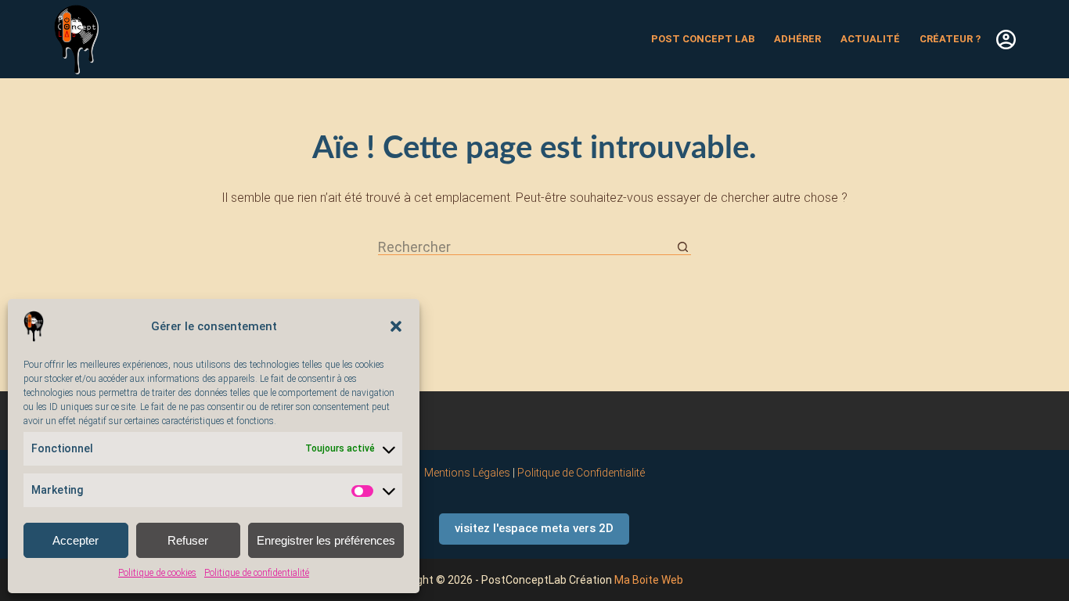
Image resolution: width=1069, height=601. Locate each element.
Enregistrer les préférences (326, 540)
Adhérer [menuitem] (797, 39)
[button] (396, 326)
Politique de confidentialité (256, 572)
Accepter (75, 540)
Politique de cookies (157, 572)
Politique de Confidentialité (581, 472)
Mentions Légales (467, 472)
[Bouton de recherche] (683, 247)
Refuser (187, 540)
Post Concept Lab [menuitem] (702, 39)
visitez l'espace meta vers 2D (534, 528)
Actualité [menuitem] (870, 39)
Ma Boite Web (648, 580)
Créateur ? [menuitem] (950, 39)
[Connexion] (1006, 39)
